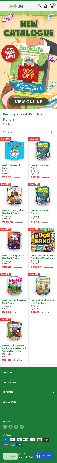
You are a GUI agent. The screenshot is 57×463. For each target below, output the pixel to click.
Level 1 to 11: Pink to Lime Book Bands (14, 302)
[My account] (45, 6)
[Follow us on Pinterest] (22, 427)
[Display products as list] (52, 132)
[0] (51, 6)
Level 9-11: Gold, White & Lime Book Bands (14, 212)
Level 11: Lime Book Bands (11, 167)
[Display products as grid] (48, 132)
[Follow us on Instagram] (16, 427)
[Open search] (40, 6)
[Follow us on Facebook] (5, 427)
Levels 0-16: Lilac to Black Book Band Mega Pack (43, 257)
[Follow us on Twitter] (10, 427)
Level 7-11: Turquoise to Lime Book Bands (13, 257)
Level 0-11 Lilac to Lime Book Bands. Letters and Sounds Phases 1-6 (14, 348)
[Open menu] (4, 6)
